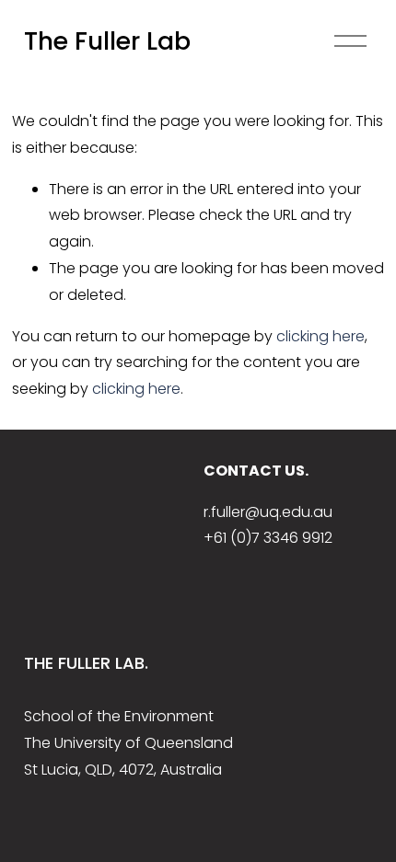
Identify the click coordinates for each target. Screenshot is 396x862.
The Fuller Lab (107, 41)
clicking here (320, 336)
